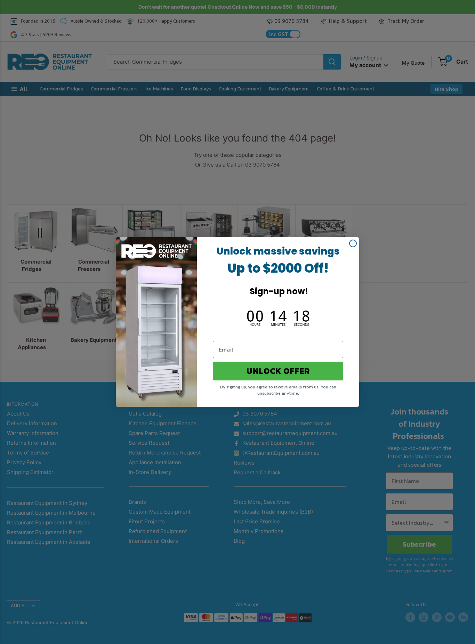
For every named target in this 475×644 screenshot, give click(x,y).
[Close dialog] (352, 243)
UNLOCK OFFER (278, 371)
